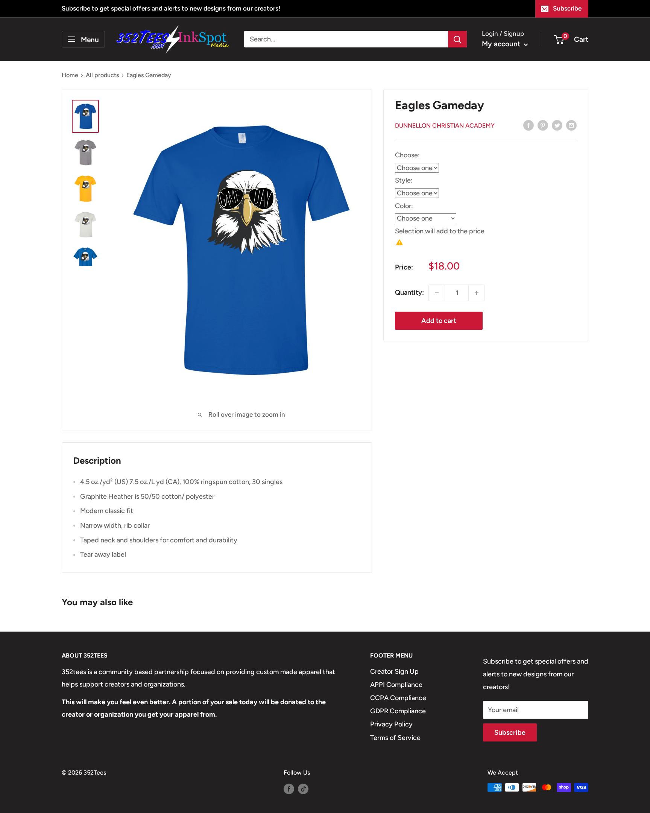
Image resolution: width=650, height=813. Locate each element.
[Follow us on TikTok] (303, 788)
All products (102, 75)
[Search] (457, 39)
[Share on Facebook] (528, 125)
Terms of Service (395, 738)
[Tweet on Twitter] (557, 125)
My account (502, 44)
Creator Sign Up (394, 671)
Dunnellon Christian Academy (445, 125)
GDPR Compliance (398, 711)
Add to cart (438, 321)
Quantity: (409, 292)
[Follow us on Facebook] (289, 788)
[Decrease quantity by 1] (437, 293)
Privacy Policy (391, 724)
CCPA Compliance (398, 698)
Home (70, 75)
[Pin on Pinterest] (543, 125)
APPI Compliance (396, 685)
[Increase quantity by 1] (476, 293)
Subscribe (567, 8)
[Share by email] (571, 125)
